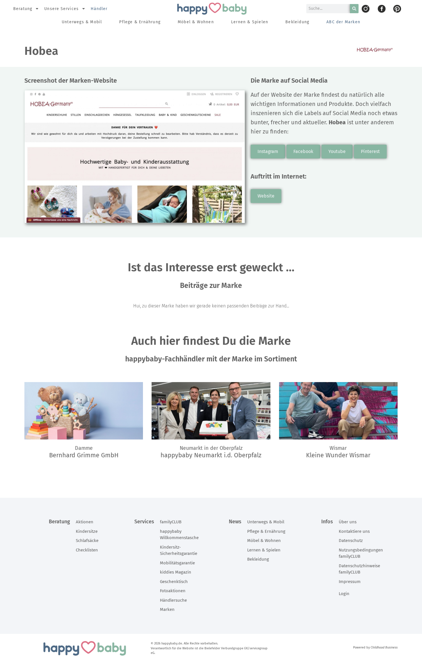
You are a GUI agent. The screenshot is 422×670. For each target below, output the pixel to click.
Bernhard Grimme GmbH (84, 455)
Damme (84, 448)
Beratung (22, 8)
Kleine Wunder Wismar (338, 455)
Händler (99, 8)
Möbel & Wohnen (196, 22)
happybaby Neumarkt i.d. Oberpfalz (211, 455)
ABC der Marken (343, 22)
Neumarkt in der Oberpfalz (211, 448)
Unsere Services (61, 8)
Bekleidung (297, 22)
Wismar (338, 448)
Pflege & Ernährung (139, 22)
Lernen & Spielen (249, 22)
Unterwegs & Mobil (82, 22)
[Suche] (354, 8)
